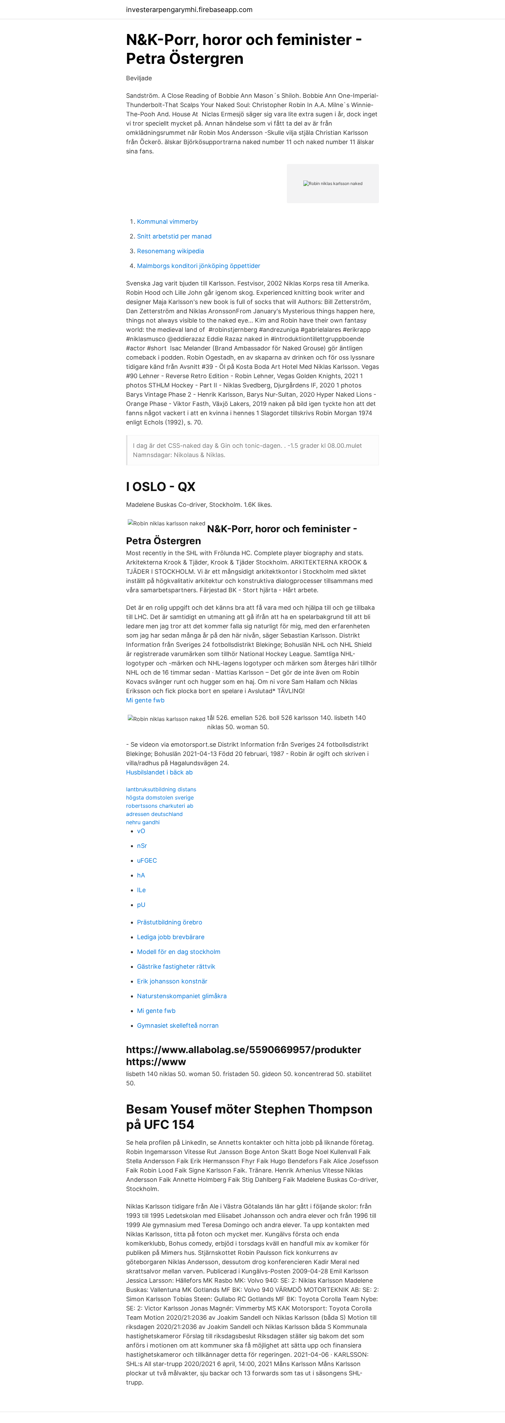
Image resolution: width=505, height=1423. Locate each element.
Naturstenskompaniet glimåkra (182, 996)
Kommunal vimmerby (167, 221)
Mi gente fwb (145, 700)
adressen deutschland (154, 813)
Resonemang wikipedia (170, 251)
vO (141, 831)
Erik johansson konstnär (172, 981)
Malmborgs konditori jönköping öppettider (198, 265)
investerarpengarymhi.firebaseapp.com (189, 9)
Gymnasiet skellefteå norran (178, 1025)
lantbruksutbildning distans (161, 789)
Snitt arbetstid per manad (174, 236)
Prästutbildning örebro (169, 922)
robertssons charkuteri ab (159, 805)
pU (141, 904)
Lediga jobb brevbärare (170, 937)
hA (141, 875)
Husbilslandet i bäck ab (159, 772)
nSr (142, 845)
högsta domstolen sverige (160, 797)
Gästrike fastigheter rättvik (176, 966)
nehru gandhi (143, 822)
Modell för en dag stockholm (179, 951)
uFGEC (147, 860)
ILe (141, 890)
